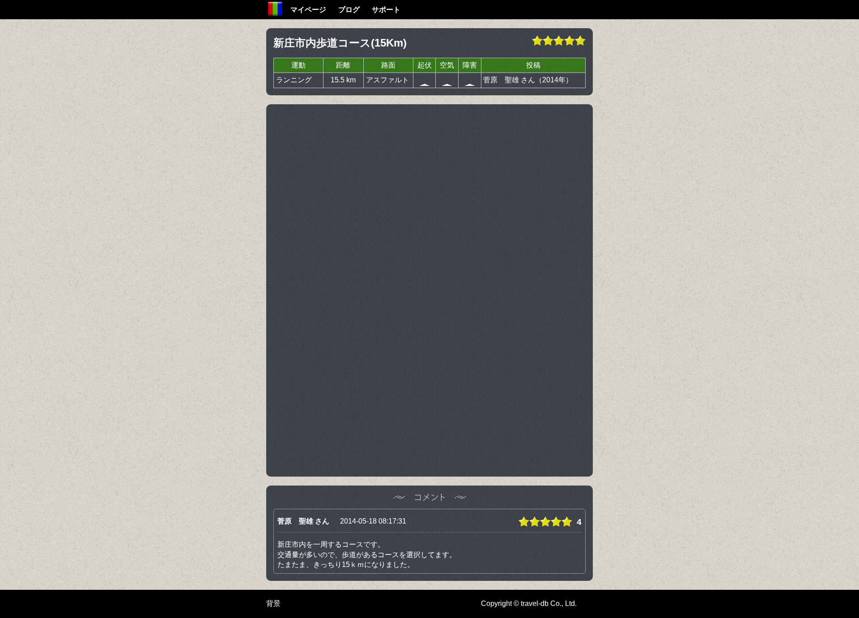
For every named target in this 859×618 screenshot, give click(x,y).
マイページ (308, 9)
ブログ (349, 9)
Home (275, 9)
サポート (386, 9)
